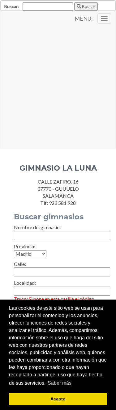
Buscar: (11, 6)
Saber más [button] (59, 383)
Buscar (88, 6)
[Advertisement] (58, 87)
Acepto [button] (58, 398)
